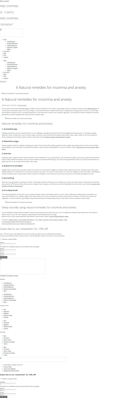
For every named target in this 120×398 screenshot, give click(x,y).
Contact (6, 57)
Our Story (6, 51)
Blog (5, 53)
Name (2, 248)
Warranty (6, 311)
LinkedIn (2, 382)
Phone (2, 242)
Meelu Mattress (92, 108)
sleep (65, 220)
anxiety (40, 220)
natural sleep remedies (56, 220)
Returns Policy (8, 315)
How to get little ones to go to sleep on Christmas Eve (18, 224)
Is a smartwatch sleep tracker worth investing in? (17, 222)
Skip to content (4, 1)
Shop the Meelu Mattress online (58, 216)
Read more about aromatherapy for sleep (57, 137)
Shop (5, 39)
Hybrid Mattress (12, 45)
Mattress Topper (12, 47)
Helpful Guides (13, 220)
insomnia (46, 220)
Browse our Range (9, 342)
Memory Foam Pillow (10, 289)
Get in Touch (7, 340)
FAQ (5, 55)
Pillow (9, 49)
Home (5, 344)
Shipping (6, 313)
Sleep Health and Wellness (26, 220)
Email (2, 253)
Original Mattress (12, 43)
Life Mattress (11, 41)
